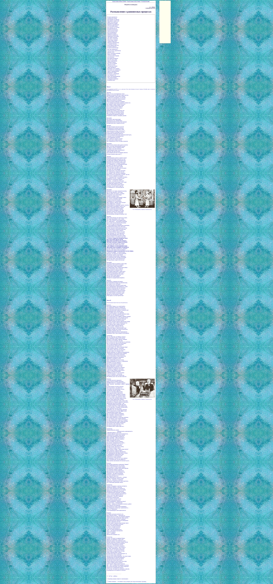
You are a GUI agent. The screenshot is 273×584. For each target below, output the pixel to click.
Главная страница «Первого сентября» (119, 1)
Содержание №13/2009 (145, 1)
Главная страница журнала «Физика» (134, 1)
